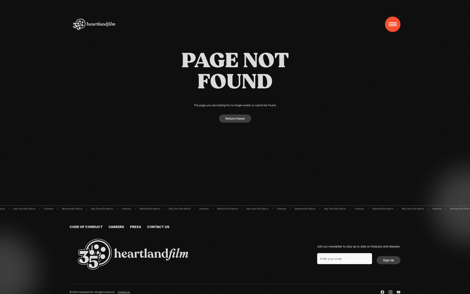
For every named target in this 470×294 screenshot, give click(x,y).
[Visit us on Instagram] (390, 292)
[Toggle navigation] (392, 24)
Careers (116, 227)
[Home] (94, 24)
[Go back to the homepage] (133, 254)
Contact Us (158, 227)
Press (135, 227)
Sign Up (388, 260)
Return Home (235, 118)
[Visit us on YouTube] (398, 292)
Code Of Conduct (86, 227)
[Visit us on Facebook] (382, 292)
